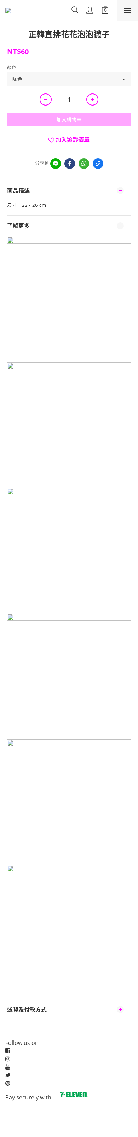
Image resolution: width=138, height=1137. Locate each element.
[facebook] (69, 163)
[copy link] (98, 163)
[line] (55, 163)
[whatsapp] (84, 163)
